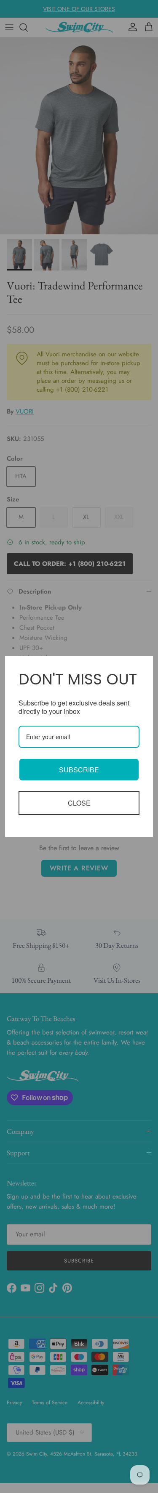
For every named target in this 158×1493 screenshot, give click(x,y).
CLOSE (79, 803)
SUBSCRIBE (79, 769)
